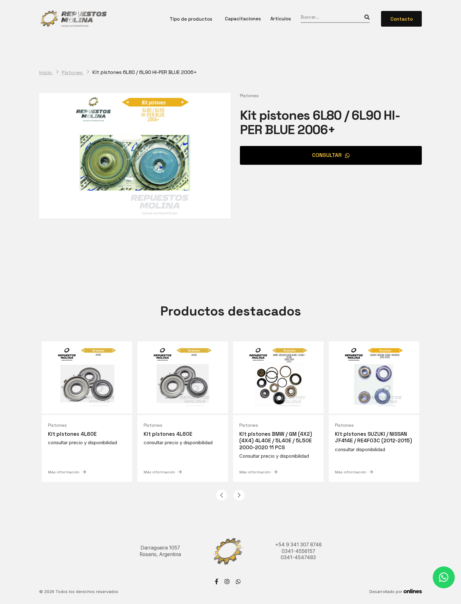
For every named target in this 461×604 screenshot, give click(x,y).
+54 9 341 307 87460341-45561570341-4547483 (298, 551)
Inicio (46, 73)
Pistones (73, 73)
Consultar (327, 155)
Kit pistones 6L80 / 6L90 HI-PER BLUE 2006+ (145, 72)
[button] (221, 495)
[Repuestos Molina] (73, 18)
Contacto (401, 19)
